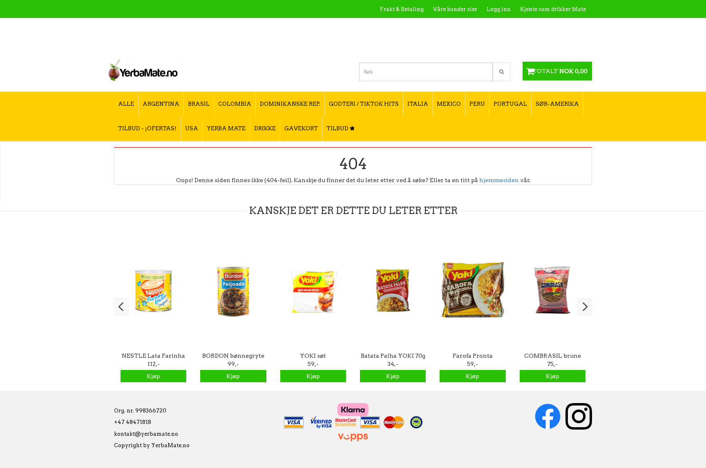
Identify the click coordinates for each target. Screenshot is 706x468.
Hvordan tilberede (561, 27)
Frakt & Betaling (402, 9)
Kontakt (469, 27)
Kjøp (153, 376)
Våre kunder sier (455, 9)
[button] (121, 307)
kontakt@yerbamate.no (146, 434)
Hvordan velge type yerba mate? (542, 44)
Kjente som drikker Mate (553, 9)
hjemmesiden (499, 180)
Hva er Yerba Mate (423, 27)
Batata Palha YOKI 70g (393, 355)
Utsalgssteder (508, 27)
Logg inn (499, 9)
